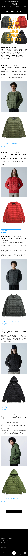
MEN (3, 6)
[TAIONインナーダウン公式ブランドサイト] (14, 4)
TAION (5, 547)
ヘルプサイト (3, 542)
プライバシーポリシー (5, 540)
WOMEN (10, 6)
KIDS (17, 6)
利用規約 (3, 536)
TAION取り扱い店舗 (5, 533)
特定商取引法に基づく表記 (6, 538)
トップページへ (14, 511)
